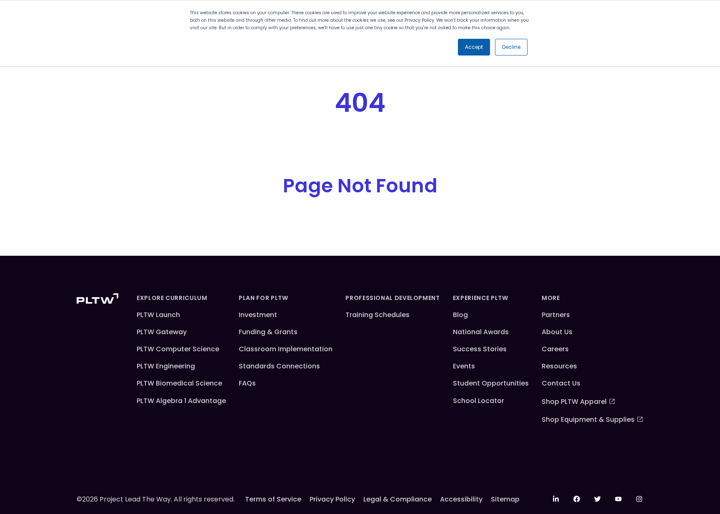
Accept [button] (474, 46)
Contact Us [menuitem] (561, 383)
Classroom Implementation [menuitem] (285, 349)
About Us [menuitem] (557, 332)
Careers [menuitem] (555, 349)
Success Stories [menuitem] (480, 349)
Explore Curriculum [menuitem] (172, 298)
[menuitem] (556, 499)
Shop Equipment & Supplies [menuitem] (588, 419)
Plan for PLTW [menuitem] (263, 298)
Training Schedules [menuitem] (377, 315)
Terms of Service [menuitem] (273, 499)
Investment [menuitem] (258, 315)
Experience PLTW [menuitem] (480, 298)
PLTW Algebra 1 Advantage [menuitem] (181, 401)
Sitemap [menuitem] (505, 499)
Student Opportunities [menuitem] (491, 383)
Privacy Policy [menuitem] (332, 499)
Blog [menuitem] (460, 315)
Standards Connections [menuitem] (279, 366)
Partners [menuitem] (556, 315)
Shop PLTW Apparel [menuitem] (574, 401)
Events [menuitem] (464, 366)
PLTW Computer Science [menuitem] (178, 349)
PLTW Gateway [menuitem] (162, 332)
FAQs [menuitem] (247, 383)
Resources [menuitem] (559, 366)
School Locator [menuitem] (478, 401)
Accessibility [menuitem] (461, 499)
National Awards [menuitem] (481, 332)
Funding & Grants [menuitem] (268, 332)
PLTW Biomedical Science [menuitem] (179, 383)
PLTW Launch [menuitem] (158, 315)
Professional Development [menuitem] (392, 298)
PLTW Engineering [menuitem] (166, 366)
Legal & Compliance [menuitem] (397, 499)
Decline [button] (511, 46)
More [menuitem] (551, 298)
